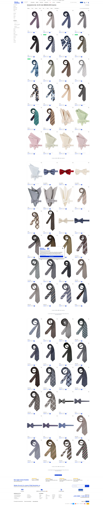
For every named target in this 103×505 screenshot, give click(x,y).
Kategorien (32, 2)
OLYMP (53, 498)
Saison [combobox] (48, 8)
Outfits (54, 2)
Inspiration (46, 2)
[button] (44, 8)
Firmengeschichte (16, 498)
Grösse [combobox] (36, 8)
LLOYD (46, 498)
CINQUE (40, 498)
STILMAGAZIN (58, 2)
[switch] (45, 8)
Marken (37, 2)
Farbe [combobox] (40, 8)
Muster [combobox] (52, 8)
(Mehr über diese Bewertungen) (18, 481)
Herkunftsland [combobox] (56, 8)
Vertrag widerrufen (35, 501)
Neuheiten (41, 2)
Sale (50, 2)
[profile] (86, 2)
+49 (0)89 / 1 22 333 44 (61, 0)
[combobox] (75, 2)
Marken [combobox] (28, 8)
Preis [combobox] (32, 8)
